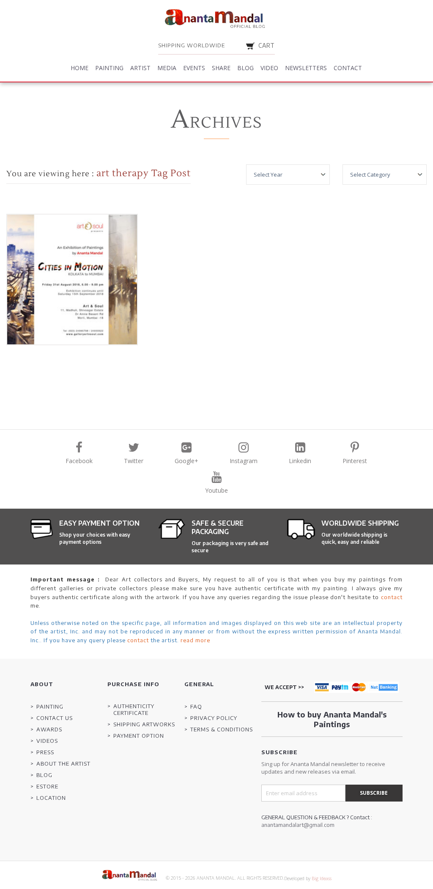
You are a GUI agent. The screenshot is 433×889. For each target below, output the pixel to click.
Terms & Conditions (221, 729)
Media (166, 68)
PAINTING (49, 706)
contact (392, 597)
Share (221, 68)
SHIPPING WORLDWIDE (191, 45)
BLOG (44, 775)
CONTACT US (54, 717)
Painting (109, 68)
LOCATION (51, 797)
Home (79, 68)
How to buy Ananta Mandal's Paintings (331, 719)
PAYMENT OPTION (138, 735)
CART (266, 45)
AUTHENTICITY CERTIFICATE (133, 709)
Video (269, 68)
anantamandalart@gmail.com (297, 824)
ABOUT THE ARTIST (63, 763)
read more (195, 640)
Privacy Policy (213, 717)
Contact (348, 68)
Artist (140, 68)
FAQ (196, 706)
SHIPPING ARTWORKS (144, 724)
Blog (245, 68)
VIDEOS (47, 740)
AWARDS (49, 729)
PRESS (45, 752)
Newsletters (306, 68)
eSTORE (47, 786)
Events (194, 68)
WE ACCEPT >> (284, 687)
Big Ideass (322, 878)
